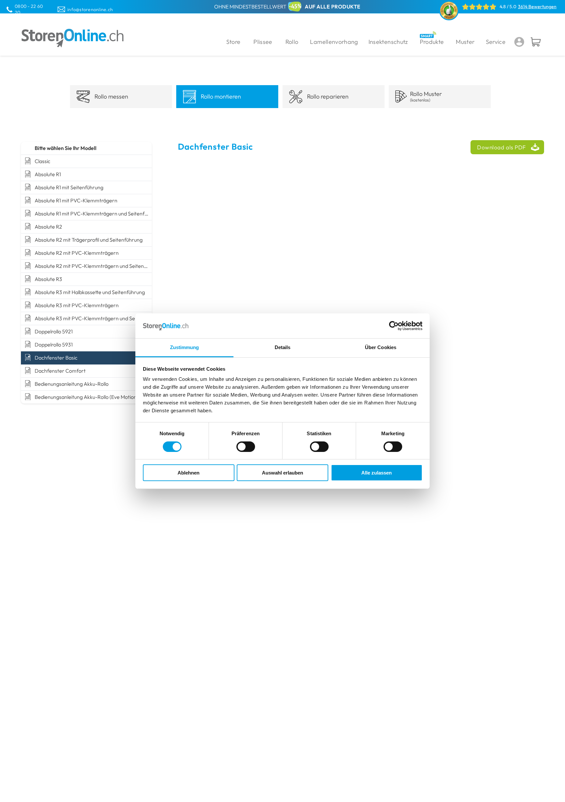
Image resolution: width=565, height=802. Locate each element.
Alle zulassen (376, 473)
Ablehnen (188, 473)
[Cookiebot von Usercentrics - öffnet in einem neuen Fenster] (393, 326)
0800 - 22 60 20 (29, 9)
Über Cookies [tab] (380, 347)
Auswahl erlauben (282, 473)
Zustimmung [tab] (184, 347)
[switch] (245, 446)
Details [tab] (283, 347)
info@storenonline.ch (90, 9)
